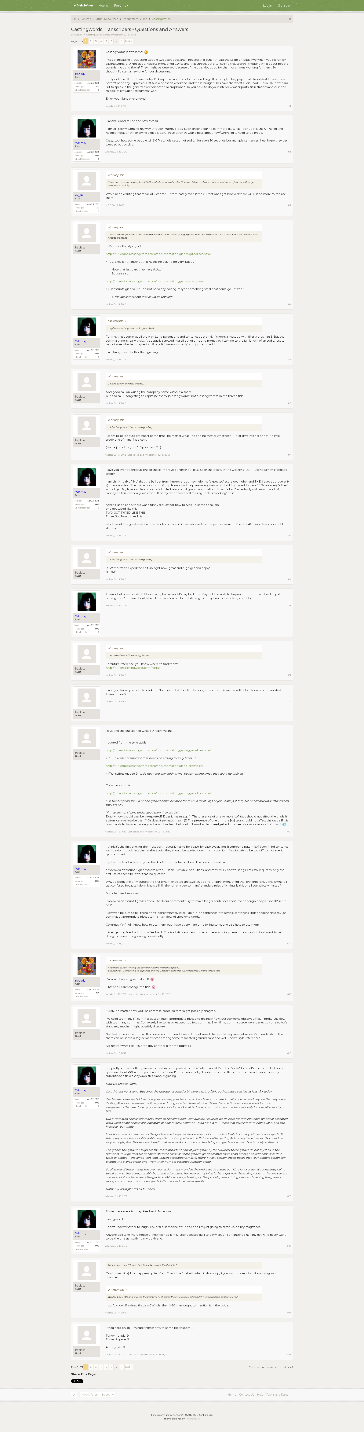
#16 (289, 1053)
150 (97, 207)
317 (97, 86)
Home (103, 5)
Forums (120, 5)
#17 (289, 1196)
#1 (290, 106)
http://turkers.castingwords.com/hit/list (133, 668)
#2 (289, 151)
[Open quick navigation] (290, 19)
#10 (289, 605)
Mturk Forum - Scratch (96, 1394)
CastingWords (94, 34)
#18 (289, 1245)
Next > (128, 41)
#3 (289, 205)
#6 (289, 403)
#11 (289, 675)
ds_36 (108, 205)
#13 (289, 831)
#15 (289, 994)
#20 (288, 1354)
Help (260, 1394)
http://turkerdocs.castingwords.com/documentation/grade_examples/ (154, 281)
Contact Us (246, 1394)
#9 (289, 579)
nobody (118, 34)
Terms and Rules (277, 1394)
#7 (289, 454)
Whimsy (109, 151)
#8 (289, 535)
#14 (289, 943)
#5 (289, 359)
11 (121, 41)
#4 (289, 304)
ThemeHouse (192, 1418)
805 (97, 155)
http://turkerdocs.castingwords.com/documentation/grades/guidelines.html (158, 254)
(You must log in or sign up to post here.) (271, 1367)
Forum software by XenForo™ (182, 1414)
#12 (289, 701)
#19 (289, 1312)
